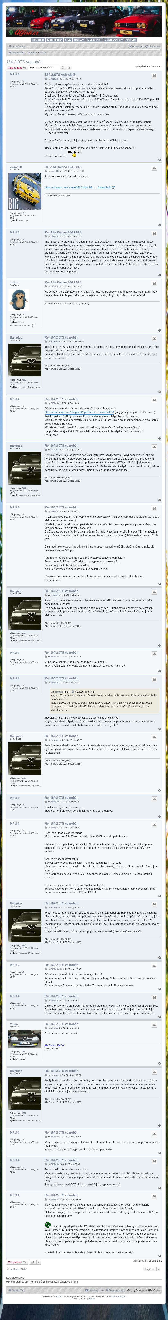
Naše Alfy (79, 40)
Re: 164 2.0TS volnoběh (61, 337)
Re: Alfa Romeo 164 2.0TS (63, 167)
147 (23, 315)
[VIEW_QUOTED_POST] (73, 692)
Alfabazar (131, 40)
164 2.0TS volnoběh (24, 62)
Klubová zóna (54, 40)
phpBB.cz (91, 1298)
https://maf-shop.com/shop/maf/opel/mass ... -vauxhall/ (78, 412)
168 (23, 213)
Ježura (14, 282)
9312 (24, 380)
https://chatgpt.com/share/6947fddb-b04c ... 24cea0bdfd (78, 187)
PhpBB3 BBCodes (117, 1296)
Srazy (68, 40)
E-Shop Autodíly (114, 40)
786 (23, 1051)
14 (23, 81)
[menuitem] (152, 46)
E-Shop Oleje (94, 40)
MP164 (14, 74)
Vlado (14, 1024)
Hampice (16, 337)
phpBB (57, 1296)
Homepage (38, 40)
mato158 (16, 167)
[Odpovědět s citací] (154, 75)
